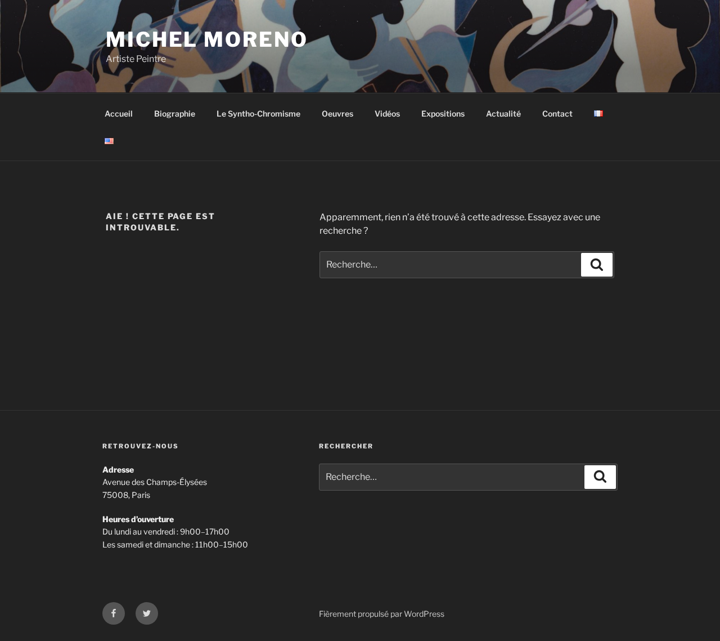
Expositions (443, 113)
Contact (557, 113)
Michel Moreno (207, 39)
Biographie (174, 113)
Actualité (503, 113)
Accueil (119, 113)
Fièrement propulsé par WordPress (381, 613)
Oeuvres (337, 113)
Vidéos (387, 113)
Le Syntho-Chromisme (258, 113)
